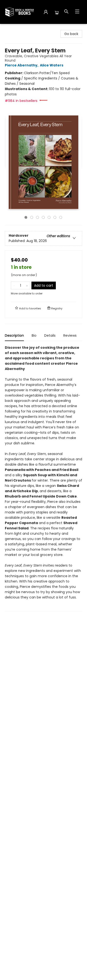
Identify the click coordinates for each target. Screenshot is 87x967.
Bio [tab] (34, 335)
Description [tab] (14, 335)
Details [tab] (50, 335)
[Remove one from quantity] (14, 285)
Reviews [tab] (70, 335)
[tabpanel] (43, 478)
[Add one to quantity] (27, 285)
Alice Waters (51, 65)
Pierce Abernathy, (22, 65)
